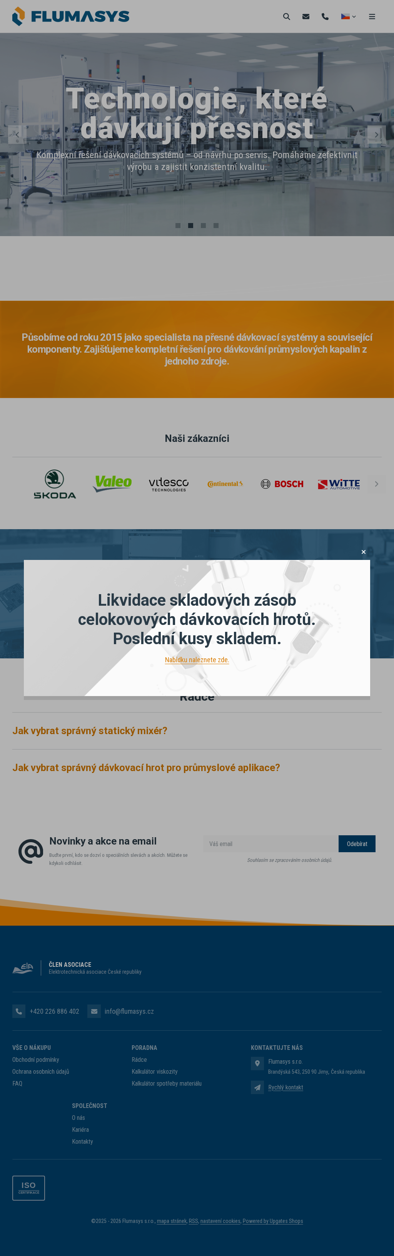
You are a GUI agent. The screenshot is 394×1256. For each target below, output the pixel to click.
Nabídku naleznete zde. (197, 660)
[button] (363, 551)
